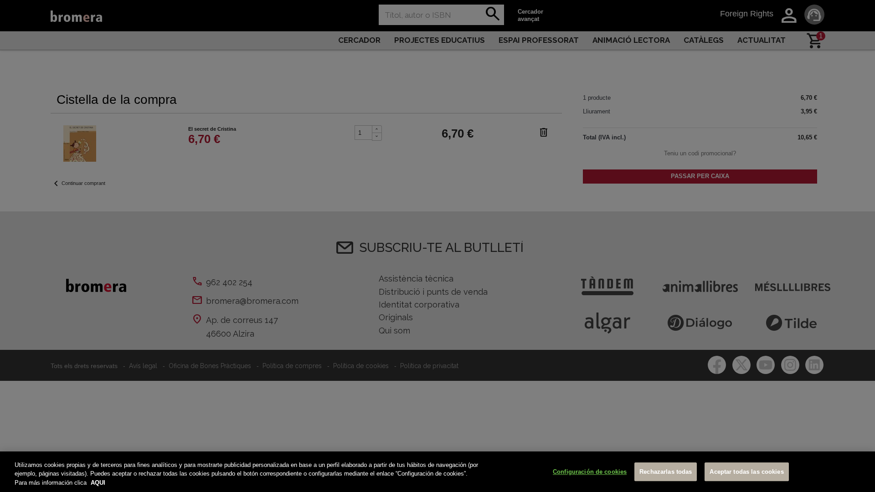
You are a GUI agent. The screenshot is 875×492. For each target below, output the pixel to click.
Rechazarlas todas (665, 471)
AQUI (98, 482)
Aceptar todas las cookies (746, 471)
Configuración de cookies (590, 471)
